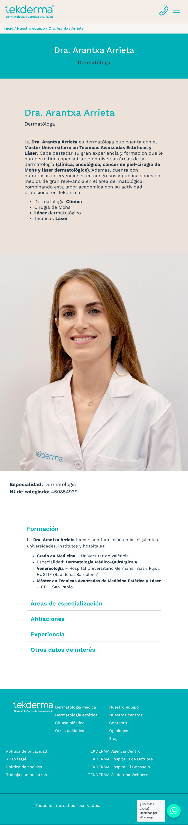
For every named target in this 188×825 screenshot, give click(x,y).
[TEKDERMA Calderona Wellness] (130, 775)
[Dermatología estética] (83, 715)
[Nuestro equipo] (137, 707)
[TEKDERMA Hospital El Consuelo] (130, 767)
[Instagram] (9, 805)
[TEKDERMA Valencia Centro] (130, 751)
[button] (151, 11)
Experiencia (48, 634)
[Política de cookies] (48, 767)
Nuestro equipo (31, 28)
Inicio (8, 28)
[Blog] (137, 739)
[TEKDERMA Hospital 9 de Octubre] (130, 759)
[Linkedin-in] (26, 805)
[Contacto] (137, 723)
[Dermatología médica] (83, 707)
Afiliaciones (48, 619)
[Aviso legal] (48, 759)
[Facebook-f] (17, 805)
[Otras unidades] (83, 731)
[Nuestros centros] (137, 715)
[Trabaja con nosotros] (48, 775)
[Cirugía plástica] (83, 723)
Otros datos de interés (63, 649)
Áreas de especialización (66, 603)
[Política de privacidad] (48, 751)
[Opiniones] (137, 731)
